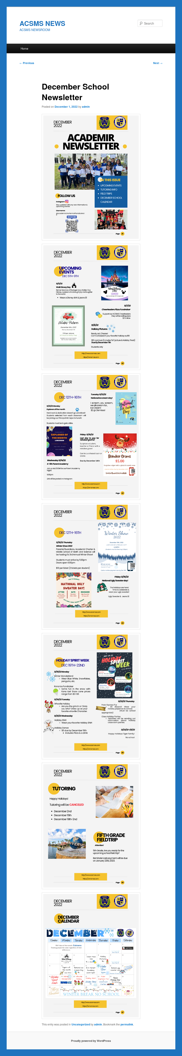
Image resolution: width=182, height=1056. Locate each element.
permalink (127, 1024)
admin (86, 107)
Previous (27, 63)
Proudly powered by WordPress (91, 1041)
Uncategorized (80, 1024)
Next (157, 63)
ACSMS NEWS (42, 23)
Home (24, 48)
